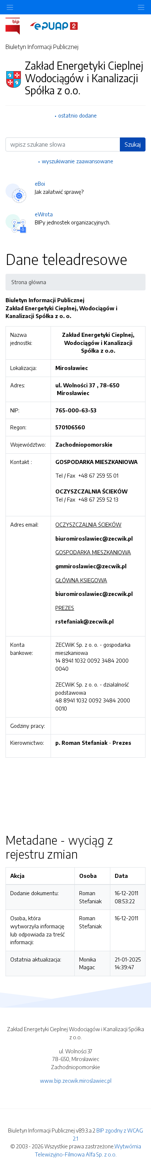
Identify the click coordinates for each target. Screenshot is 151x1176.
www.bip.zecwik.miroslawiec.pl (75, 1080)
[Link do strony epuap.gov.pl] (54, 25)
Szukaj (133, 144)
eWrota (44, 214)
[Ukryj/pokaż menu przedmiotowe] (10, 7)
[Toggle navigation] (141, 7)
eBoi (40, 183)
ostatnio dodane (77, 115)
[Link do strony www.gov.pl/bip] (17, 25)
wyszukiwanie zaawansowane (77, 161)
